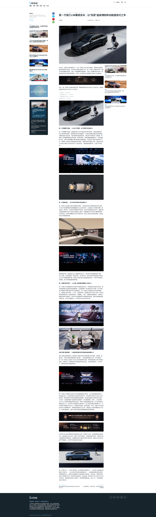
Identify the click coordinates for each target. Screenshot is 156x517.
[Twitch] (121, 497)
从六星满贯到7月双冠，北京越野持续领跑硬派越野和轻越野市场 (38, 27)
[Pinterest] (53, 19)
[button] (125, 2)
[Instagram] (114, 497)
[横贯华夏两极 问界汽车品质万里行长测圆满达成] (38, 77)
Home (60, 12)
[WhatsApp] (53, 22)
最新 (30, 24)
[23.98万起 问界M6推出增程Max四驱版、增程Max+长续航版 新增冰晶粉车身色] (38, 48)
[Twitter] (53, 16)
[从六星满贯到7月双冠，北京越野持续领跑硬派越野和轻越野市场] (38, 34)
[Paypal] (118, 497)
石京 (33, 113)
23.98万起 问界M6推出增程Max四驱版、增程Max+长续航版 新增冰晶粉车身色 (38, 41)
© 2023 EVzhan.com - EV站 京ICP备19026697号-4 (42, 515)
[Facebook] (53, 13)
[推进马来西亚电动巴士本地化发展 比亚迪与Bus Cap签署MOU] (38, 63)
